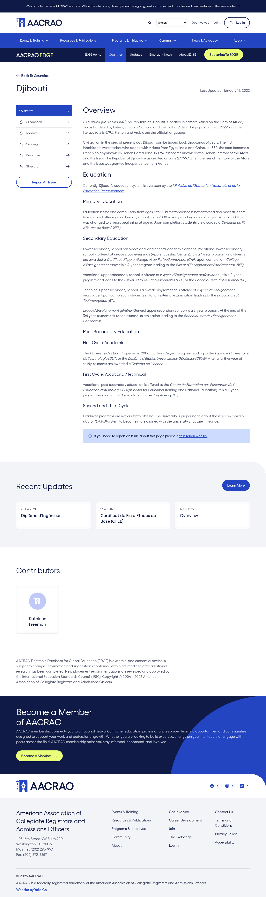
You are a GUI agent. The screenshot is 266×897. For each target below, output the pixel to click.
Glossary (32, 166)
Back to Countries (34, 76)
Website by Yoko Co (31, 890)
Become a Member (36, 756)
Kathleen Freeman (37, 621)
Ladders (31, 133)
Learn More (236, 485)
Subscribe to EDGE (223, 55)
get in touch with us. (191, 436)
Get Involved (201, 22)
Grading (32, 144)
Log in (240, 22)
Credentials (34, 122)
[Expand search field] (150, 22)
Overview (26, 111)
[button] (44, 182)
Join (216, 22)
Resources (33, 155)
